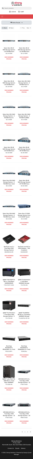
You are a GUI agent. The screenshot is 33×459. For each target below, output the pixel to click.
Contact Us (11, 448)
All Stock (11, 28)
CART (22, 11)
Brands (17, 448)
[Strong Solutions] (16, 3)
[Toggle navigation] (2, 16)
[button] (25, 431)
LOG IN (13, 11)
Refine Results (16, 22)
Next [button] (28, 28)
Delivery (23, 448)
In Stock (4, 28)
